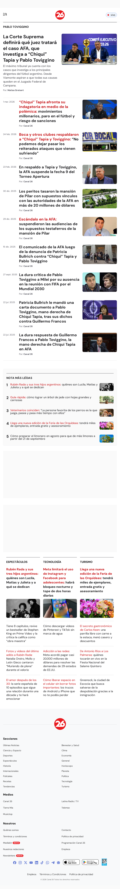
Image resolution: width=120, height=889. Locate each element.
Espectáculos (17, 562)
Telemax (66, 807)
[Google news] (58, 862)
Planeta (65, 771)
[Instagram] (20, 862)
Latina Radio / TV (70, 801)
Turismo (86, 562)
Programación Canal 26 (73, 842)
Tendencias (9, 786)
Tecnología (52, 562)
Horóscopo (67, 765)
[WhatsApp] (47, 862)
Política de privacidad (72, 836)
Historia (7, 765)
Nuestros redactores (13, 849)
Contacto (66, 830)
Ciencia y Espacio (12, 750)
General (66, 760)
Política (65, 776)
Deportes (7, 755)
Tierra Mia (8, 807)
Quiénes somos (11, 830)
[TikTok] (42, 862)
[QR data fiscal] (104, 864)
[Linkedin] (36, 862)
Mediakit (11, 842)
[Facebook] (14, 862)
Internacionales (10, 771)
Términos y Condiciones (53, 874)
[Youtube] (31, 862)
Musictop (7, 814)
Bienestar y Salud (70, 745)
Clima (64, 750)
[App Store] (71, 862)
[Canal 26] (60, 724)
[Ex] (25, 862)
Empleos (66, 849)
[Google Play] (90, 862)
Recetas (7, 781)
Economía (66, 755)
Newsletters (12, 855)
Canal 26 (7, 801)
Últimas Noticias (11, 745)
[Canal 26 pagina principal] (60, 18)
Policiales (7, 776)
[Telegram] (53, 862)
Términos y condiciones (15, 836)
